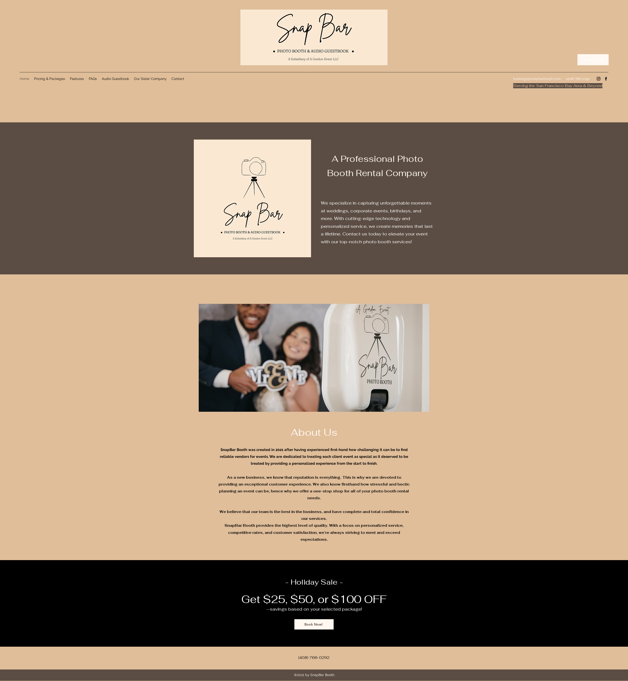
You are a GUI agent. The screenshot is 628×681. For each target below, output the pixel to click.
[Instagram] (598, 78)
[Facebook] (605, 78)
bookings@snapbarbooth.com (537, 79)
